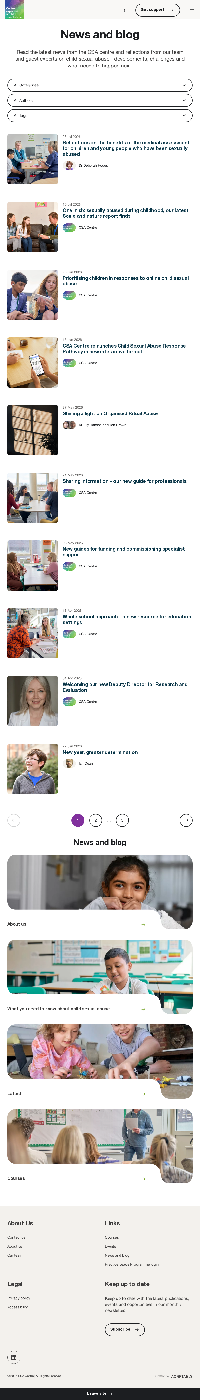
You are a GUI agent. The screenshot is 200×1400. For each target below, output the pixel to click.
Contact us (16, 1237)
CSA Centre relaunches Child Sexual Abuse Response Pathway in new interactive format (100, 367)
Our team (14, 1255)
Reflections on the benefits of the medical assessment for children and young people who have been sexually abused (100, 164)
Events (110, 1246)
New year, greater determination (100, 774)
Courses (100, 1149)
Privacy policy (18, 1298)
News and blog (117, 1255)
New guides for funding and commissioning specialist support (100, 570)
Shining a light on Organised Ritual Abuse (100, 435)
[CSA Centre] (14, 9)
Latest (100, 1064)
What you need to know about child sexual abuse (100, 980)
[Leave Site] (100, 1394)
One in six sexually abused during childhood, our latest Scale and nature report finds (100, 232)
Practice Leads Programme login (132, 1264)
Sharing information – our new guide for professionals (100, 503)
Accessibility (17, 1307)
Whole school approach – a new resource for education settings (100, 638)
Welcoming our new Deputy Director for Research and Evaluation (100, 706)
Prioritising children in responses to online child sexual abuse (100, 300)
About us (100, 895)
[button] (192, 10)
